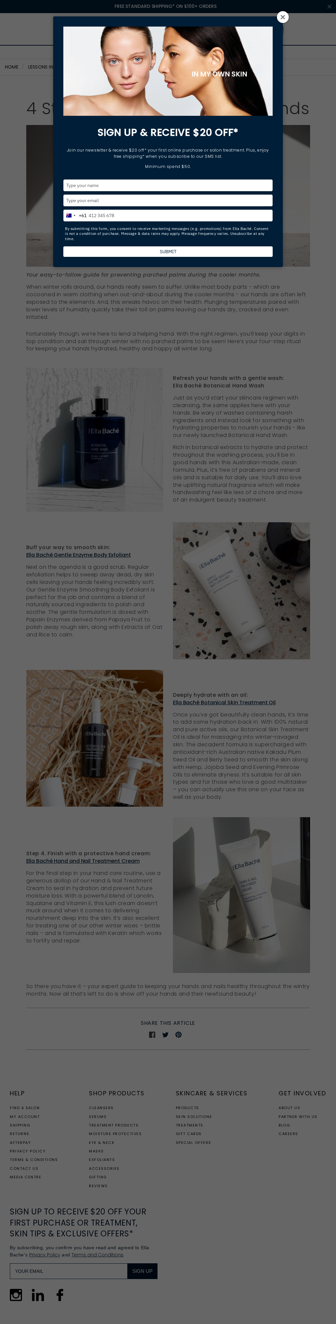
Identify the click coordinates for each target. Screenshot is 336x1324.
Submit (168, 252)
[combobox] (75, 214)
